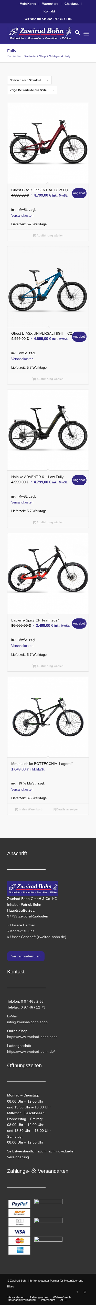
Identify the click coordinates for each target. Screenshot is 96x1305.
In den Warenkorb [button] (30, 809)
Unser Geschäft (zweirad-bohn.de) (38, 937)
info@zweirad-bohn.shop (27, 1022)
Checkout (72, 4)
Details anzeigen (67, 809)
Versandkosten (22, 215)
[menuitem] (28, 4)
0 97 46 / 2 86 (32, 1001)
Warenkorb (50, 4)
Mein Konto (28, 4)
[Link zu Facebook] (77, 1292)
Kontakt (49, 11)
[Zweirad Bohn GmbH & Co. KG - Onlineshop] (39, 33)
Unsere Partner (22, 925)
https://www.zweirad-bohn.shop (32, 1037)
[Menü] (86, 33)
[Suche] (75, 33)
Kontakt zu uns (22, 931)
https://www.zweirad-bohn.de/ (31, 1051)
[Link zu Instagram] (85, 1292)
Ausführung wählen (49, 235)
